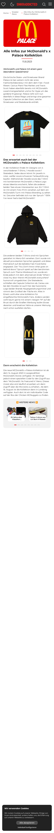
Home (6, 13)
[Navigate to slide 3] (20, 155)
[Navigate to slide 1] (13, 155)
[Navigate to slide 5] (27, 155)
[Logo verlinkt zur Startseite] (27, 4)
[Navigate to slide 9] (40, 155)
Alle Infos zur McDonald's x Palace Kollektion (35, 13)
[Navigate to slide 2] (17, 155)
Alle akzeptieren (27, 822)
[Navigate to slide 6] (30, 155)
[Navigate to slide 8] (37, 155)
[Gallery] (27, 131)
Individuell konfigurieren (27, 827)
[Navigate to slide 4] (23, 155)
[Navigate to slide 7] (33, 155)
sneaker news (15, 13)
